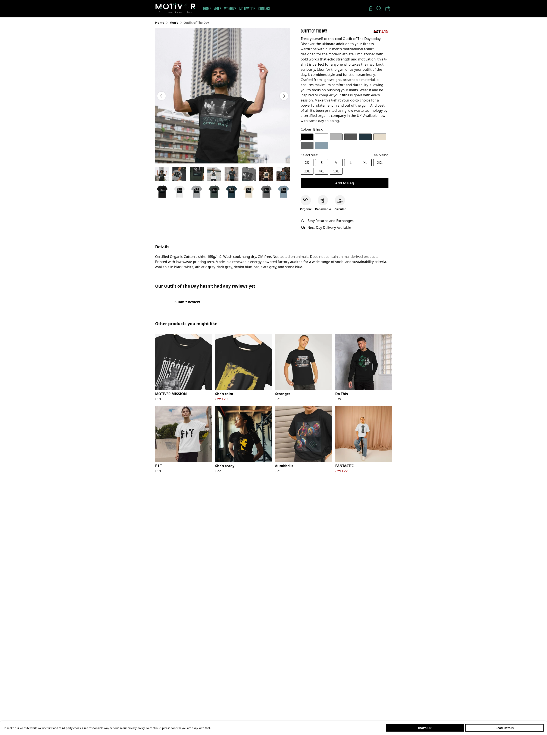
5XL (336, 171)
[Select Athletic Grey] (336, 137)
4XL (321, 171)
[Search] (379, 8)
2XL (379, 162)
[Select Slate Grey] (307, 145)
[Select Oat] (379, 137)
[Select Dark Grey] (350, 137)
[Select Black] (307, 137)
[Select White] (321, 137)
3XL (307, 171)
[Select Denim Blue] (365, 137)
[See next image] (284, 96)
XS (307, 162)
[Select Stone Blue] (321, 145)
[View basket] (387, 8)
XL (365, 162)
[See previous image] (161, 96)
